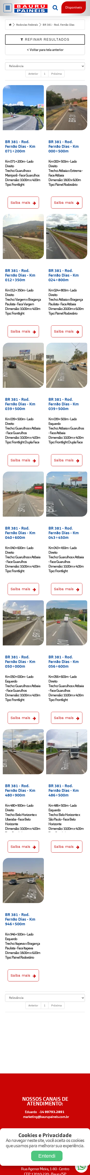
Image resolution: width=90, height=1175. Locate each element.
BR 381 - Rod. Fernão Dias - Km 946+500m (20, 919)
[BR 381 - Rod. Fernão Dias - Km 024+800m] (66, 236)
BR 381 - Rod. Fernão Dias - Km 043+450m (63, 533)
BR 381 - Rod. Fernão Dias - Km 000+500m (63, 146)
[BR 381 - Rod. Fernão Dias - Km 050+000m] (23, 622)
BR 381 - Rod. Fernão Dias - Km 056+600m (63, 661)
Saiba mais (20, 202)
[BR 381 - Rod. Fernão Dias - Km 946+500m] (23, 880)
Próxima (56, 73)
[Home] (10, 24)
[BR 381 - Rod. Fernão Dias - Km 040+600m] (23, 494)
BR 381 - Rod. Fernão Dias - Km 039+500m (20, 404)
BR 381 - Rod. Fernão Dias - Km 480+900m (20, 790)
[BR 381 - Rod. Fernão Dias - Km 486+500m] (66, 751)
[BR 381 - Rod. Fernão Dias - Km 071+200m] (23, 107)
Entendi (46, 1156)
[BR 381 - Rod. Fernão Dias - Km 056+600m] (66, 622)
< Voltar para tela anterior (45, 50)
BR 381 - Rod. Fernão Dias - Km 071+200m (20, 146)
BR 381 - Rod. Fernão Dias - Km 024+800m (63, 275)
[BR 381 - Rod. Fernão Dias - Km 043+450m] (66, 494)
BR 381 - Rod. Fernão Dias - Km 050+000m (20, 661)
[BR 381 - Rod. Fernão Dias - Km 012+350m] (23, 236)
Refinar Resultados (46, 39)
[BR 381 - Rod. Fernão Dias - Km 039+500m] (23, 365)
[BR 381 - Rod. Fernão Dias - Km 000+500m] (66, 107)
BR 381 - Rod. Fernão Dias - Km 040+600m (20, 533)
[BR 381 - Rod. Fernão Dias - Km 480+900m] (23, 751)
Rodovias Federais (27, 24)
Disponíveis (73, 7)
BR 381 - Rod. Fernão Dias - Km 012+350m (20, 275)
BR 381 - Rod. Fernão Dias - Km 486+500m (63, 790)
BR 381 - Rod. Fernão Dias (58, 24)
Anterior (33, 73)
